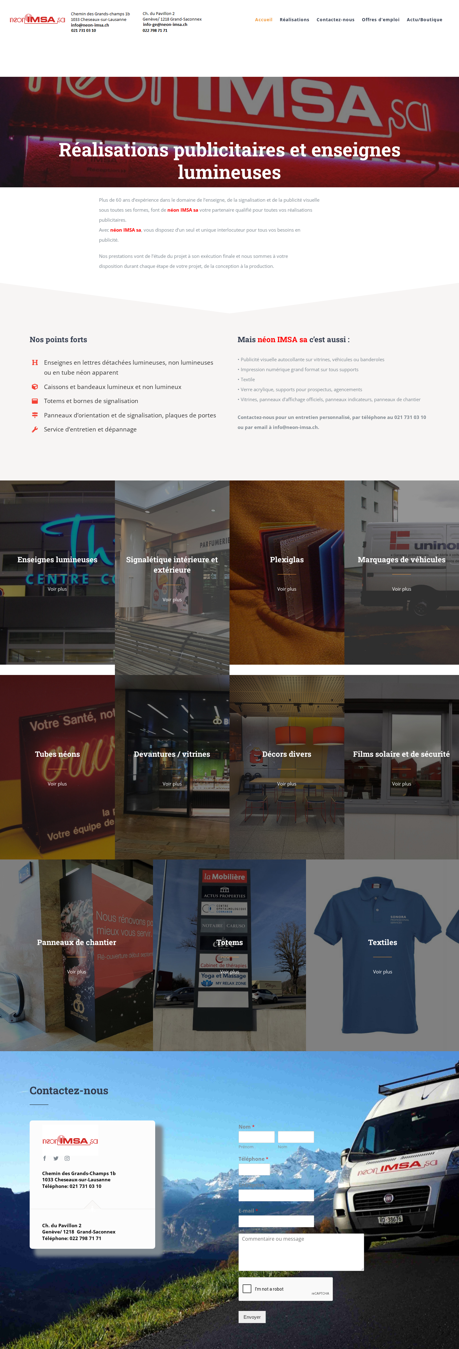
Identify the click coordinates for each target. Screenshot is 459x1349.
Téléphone (254, 1159)
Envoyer (252, 1317)
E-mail (248, 1211)
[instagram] (67, 1158)
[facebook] (44, 1158)
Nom (247, 1127)
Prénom (246, 1147)
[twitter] (55, 1158)
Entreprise (251, 1185)
